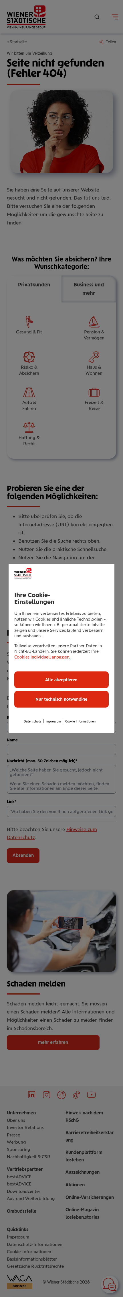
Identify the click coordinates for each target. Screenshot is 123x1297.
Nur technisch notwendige (61, 699)
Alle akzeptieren (61, 679)
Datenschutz (32, 721)
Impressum (53, 721)
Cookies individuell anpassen (41, 657)
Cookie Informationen (80, 721)
